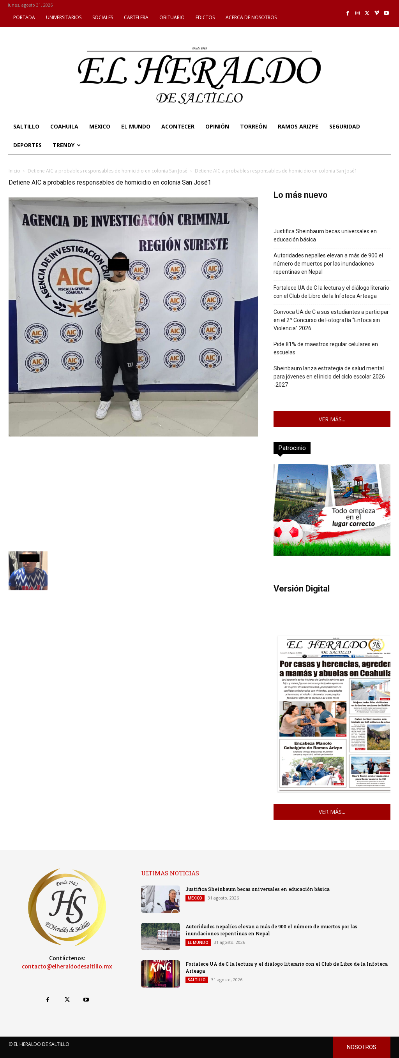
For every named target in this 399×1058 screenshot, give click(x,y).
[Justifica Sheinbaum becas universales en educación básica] (160, 899)
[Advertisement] (133, 492)
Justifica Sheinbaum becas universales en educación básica (325, 235)
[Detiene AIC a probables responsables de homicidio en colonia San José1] (133, 434)
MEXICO (195, 898)
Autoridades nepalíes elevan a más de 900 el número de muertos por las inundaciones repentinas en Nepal (328, 263)
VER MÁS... (332, 419)
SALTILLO (197, 979)
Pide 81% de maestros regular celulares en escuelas (326, 348)
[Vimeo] (377, 13)
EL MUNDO (198, 942)
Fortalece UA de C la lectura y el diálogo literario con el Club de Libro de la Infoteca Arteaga (331, 292)
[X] (367, 13)
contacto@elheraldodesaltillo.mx (67, 966)
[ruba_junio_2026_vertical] (332, 553)
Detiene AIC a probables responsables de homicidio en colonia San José (107, 170)
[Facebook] (348, 13)
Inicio (14, 170)
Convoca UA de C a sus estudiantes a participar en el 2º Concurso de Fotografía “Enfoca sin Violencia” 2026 (331, 320)
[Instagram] (357, 13)
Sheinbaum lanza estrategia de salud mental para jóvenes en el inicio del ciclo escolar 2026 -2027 (329, 376)
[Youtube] (386, 13)
